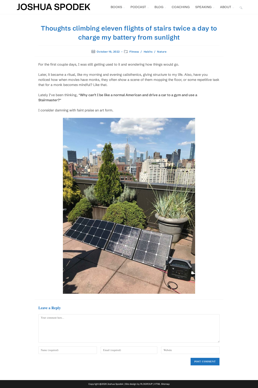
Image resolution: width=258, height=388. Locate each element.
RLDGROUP (146, 384)
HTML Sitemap (162, 384)
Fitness (134, 51)
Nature (162, 51)
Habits (148, 51)
